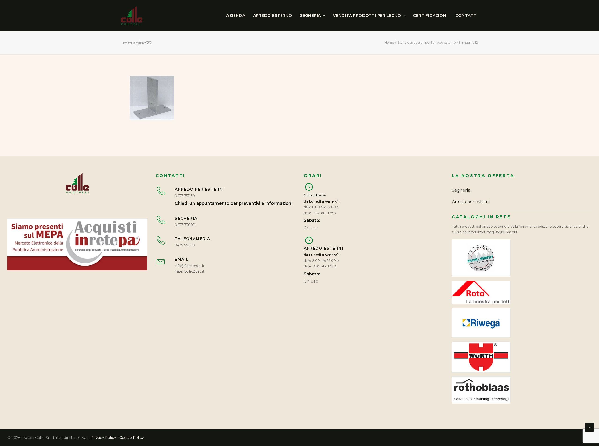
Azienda (235, 15)
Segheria (310, 15)
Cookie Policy (131, 437)
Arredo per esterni (471, 201)
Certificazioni (430, 15)
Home (389, 42)
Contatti (467, 15)
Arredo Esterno (272, 15)
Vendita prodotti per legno (367, 15)
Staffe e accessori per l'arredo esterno (426, 42)
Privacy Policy (103, 437)
